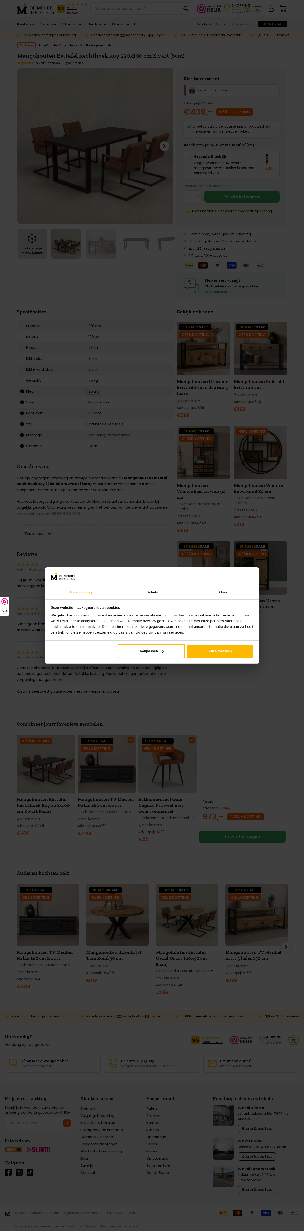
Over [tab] (223, 592)
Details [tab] (152, 592)
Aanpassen (148, 651)
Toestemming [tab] (80, 592)
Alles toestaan (220, 651)
